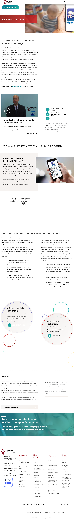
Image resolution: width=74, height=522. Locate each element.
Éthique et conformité (22, 485)
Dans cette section (10, 7)
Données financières (51, 476)
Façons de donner (53, 472)
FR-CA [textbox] (67, 2)
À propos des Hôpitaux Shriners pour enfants (24, 462)
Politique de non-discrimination (33, 512)
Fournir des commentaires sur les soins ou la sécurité (38, 496)
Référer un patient (38, 465)
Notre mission (23, 471)
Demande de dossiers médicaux (38, 469)
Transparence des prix (53, 485)
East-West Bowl (66, 474)
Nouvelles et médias (65, 461)
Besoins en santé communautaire (52, 480)
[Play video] (19, 105)
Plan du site (61, 512)
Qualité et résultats (22, 480)
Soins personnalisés (24, 474)
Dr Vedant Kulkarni (18, 86)
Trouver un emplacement (37, 480)
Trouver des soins (38, 484)
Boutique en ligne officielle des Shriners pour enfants (67, 485)
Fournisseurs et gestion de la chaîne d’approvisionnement (53, 491)
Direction (21, 477)
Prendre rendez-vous (38, 461)
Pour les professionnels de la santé (52, 465)
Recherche (51, 469)
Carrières (50, 461)
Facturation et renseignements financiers (38, 489)
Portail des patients (36, 476)
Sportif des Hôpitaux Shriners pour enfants (67, 479)
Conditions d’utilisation (49, 512)
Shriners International (65, 470)
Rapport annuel (23, 489)
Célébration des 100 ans (23, 467)
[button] (67, 2)
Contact (35, 472)
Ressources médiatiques (65, 466)
